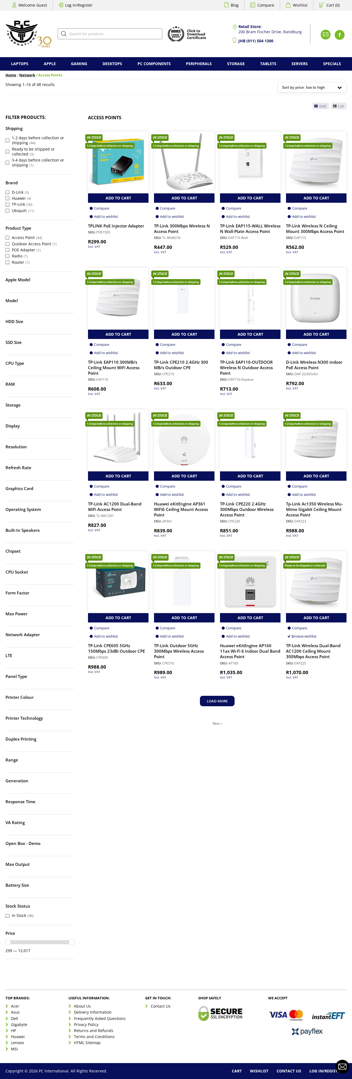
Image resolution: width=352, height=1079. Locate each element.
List (340, 106)
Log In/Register (79, 5)
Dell (14, 1018)
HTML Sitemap (87, 1042)
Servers (300, 63)
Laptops (19, 63)
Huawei (18, 1036)
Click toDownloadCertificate (196, 34)
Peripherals (199, 63)
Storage (236, 63)
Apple (50, 63)
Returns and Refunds (93, 1030)
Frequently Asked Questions (100, 1018)
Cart (237, 1071)
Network (27, 75)
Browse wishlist (304, 636)
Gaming (79, 63)
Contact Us (160, 1006)
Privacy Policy (86, 1024)
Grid (322, 106)
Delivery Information (93, 1012)
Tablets (268, 63)
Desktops (112, 63)
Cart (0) (333, 5)
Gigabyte (19, 1024)
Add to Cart (118, 198)
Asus (15, 1012)
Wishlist (300, 5)
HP (13, 1030)
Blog (235, 5)
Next (216, 723)
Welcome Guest (32, 5)
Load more (217, 701)
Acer (15, 1006)
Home (11, 75)
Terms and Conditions (94, 1036)
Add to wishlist (106, 216)
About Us (82, 1006)
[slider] (8, 942)
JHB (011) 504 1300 (255, 40)
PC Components (154, 63)
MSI (14, 1049)
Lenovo (17, 1042)
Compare (265, 5)
